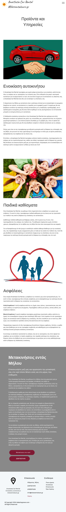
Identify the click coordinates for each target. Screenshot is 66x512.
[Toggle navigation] (63, 3)
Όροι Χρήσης (50, 489)
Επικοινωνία (50, 487)
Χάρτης (29, 496)
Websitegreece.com (23, 502)
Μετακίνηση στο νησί (23, 452)
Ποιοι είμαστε (50, 482)
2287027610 (20, 458)
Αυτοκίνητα (49, 485)
